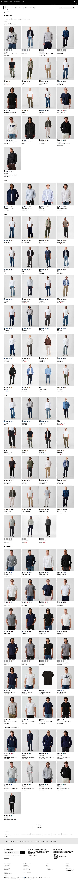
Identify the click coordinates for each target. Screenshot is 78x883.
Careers (47, 865)
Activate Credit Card (26, 869)
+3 (12, 480)
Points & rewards (26, 866)
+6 (66, 81)
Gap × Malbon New (15, 834)
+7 (12, 206)
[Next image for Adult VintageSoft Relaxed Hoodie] (73, 127)
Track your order (6, 869)
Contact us (67, 865)
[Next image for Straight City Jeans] (37, 68)
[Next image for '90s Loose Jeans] (37, 37)
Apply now (30, 855)
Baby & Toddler (28, 7)
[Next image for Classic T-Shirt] (73, 619)
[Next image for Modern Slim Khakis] (55, 127)
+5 (48, 81)
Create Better (48, 868)
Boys (23, 7)
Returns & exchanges (7, 868)
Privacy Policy (13, 877)
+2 (30, 81)
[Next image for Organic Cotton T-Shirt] (19, 560)
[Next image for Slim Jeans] (55, 98)
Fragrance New (47, 834)
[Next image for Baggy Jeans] (55, 316)
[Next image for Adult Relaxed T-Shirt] (73, 98)
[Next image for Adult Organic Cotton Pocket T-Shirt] (19, 98)
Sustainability (43, 877)
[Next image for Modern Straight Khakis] (73, 37)
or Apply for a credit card (27, 872)
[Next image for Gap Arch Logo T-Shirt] (73, 678)
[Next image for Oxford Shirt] (55, 194)
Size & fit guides (6, 872)
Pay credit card (25, 865)
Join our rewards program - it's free (28, 870)
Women (12, 7)
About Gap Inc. (49, 877)
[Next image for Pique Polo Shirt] (73, 589)
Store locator (68, 866)
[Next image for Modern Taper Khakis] (73, 408)
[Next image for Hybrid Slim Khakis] (37, 526)
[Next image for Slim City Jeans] (55, 345)
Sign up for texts (68, 868)
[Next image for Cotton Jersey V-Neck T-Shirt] (73, 648)
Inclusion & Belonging (49, 869)
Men (16, 7)
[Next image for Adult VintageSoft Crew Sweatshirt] (55, 37)
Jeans (72, 834)
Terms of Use (38, 877)
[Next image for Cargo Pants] (19, 68)
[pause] (76, 4)
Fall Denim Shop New (26, 834)
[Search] (74, 8)
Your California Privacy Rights (30, 877)
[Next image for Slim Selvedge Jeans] (55, 375)
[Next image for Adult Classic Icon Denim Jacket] (37, 127)
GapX (34, 7)
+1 (30, 240)
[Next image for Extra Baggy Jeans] (37, 228)
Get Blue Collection (56, 834)
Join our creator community (50, 870)
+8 (30, 753)
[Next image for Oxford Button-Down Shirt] (19, 194)
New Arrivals (7, 834)
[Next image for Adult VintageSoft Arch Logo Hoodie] (19, 37)
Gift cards (5, 870)
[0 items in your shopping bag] (76, 1)
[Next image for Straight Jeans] (19, 286)
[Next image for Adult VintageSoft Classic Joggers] (37, 741)
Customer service (6, 865)
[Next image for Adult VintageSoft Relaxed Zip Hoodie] (55, 741)
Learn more (35, 855)
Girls (20, 7)
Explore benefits (26, 868)
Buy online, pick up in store (8, 873)
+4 (12, 299)
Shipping (5, 866)
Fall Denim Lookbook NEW (37, 834)
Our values (47, 866)
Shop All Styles (65, 834)
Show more (5, 836)
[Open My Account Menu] (74, 1)
